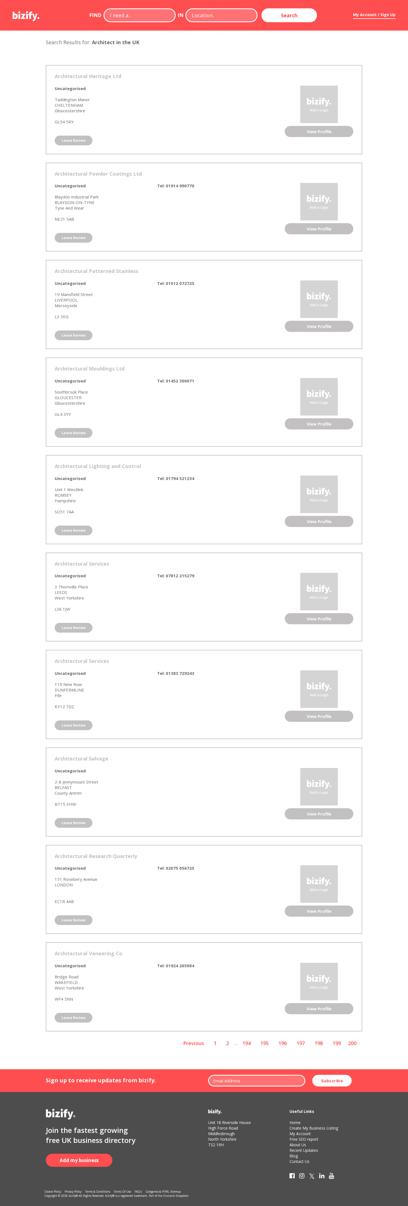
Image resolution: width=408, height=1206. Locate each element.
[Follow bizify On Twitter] (312, 1177)
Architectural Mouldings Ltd (90, 368)
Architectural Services (82, 563)
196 (282, 1043)
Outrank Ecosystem (175, 1196)
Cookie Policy (52, 1191)
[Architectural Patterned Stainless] (319, 299)
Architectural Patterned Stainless (96, 271)
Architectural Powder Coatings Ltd (98, 173)
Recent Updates (303, 1150)
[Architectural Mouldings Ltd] (319, 396)
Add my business (79, 1160)
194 (246, 1043)
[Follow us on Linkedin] (321, 1177)
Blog (293, 1155)
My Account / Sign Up (374, 14)
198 (318, 1043)
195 (264, 1043)
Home (295, 1122)
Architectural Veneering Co (88, 953)
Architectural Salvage (81, 758)
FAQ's (138, 1191)
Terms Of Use (122, 1191)
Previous (193, 1043)
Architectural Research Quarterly (96, 856)
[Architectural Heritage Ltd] (319, 103)
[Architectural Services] (319, 591)
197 (300, 1043)
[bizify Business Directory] (26, 14)
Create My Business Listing (313, 1128)
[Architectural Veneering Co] (319, 981)
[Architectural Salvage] (319, 786)
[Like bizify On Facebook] (292, 1177)
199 (337, 1043)
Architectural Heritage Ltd (88, 76)
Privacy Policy (73, 1191)
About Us (297, 1144)
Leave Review (73, 140)
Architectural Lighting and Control (98, 466)
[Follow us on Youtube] (331, 1177)
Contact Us (299, 1161)
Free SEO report (303, 1139)
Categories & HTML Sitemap (163, 1191)
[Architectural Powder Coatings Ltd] (319, 201)
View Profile (319, 131)
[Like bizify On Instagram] (301, 1177)
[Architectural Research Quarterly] (319, 883)
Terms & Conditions (97, 1191)
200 (352, 1043)
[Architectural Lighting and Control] (319, 493)
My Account (300, 1133)
